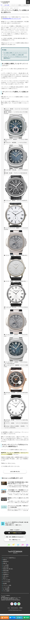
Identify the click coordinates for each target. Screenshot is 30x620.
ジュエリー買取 (6, 587)
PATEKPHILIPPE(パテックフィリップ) (12, 18)
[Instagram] (11, 603)
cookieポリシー (6, 572)
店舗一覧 (5, 563)
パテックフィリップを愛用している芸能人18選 (14, 54)
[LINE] (18, 603)
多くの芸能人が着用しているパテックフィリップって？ (15, 52)
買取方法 (5, 559)
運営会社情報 (5, 570)
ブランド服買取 (6, 590)
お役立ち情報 (6, 5)
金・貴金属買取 (6, 589)
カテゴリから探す (6, 581)
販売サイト (5, 578)
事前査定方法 (5, 561)
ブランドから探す (6, 579)
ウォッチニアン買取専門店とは (9, 557)
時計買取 (5, 583)
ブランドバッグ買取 (7, 585)
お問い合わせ (5, 576)
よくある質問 (5, 565)
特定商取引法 (5, 574)
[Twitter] (15, 603)
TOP (1, 5)
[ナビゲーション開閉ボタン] (28, 2)
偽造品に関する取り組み (8, 568)
